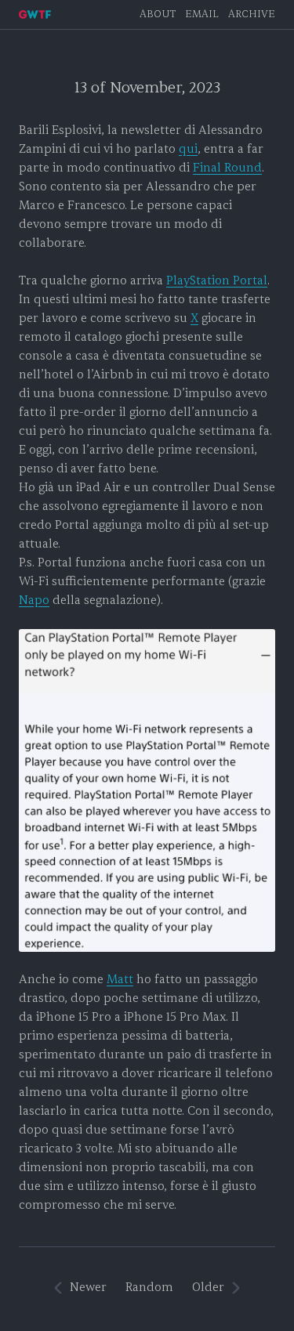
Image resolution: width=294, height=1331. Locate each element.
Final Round (227, 168)
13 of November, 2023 (147, 87)
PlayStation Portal (216, 280)
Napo (34, 600)
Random (149, 1287)
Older (208, 1287)
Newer (88, 1287)
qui (188, 149)
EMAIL (202, 14)
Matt (120, 979)
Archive (251, 14)
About (158, 14)
